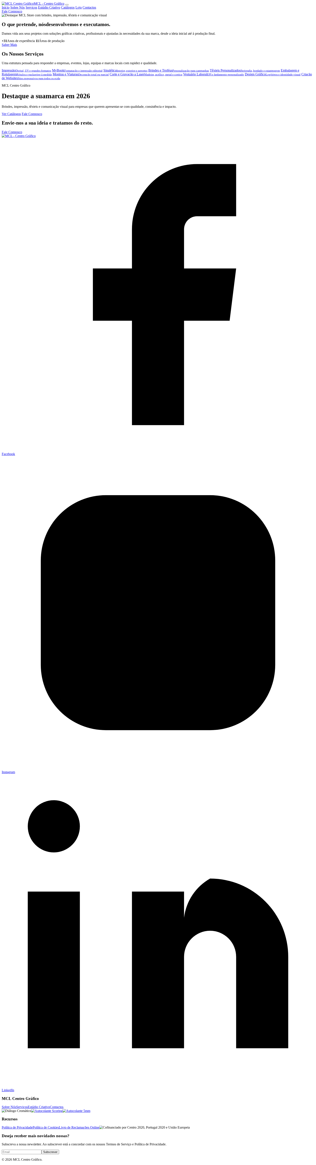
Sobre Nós (17, 7)
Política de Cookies (46, 1127)
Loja (78, 7)
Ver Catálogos (11, 114)
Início (5, 7)
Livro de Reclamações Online (79, 1127)
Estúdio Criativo (49, 7)
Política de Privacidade (17, 1127)
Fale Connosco (12, 11)
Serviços (31, 7)
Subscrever (50, 1152)
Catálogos (68, 7)
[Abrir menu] (67, 4)
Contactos (89, 7)
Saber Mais (9, 45)
